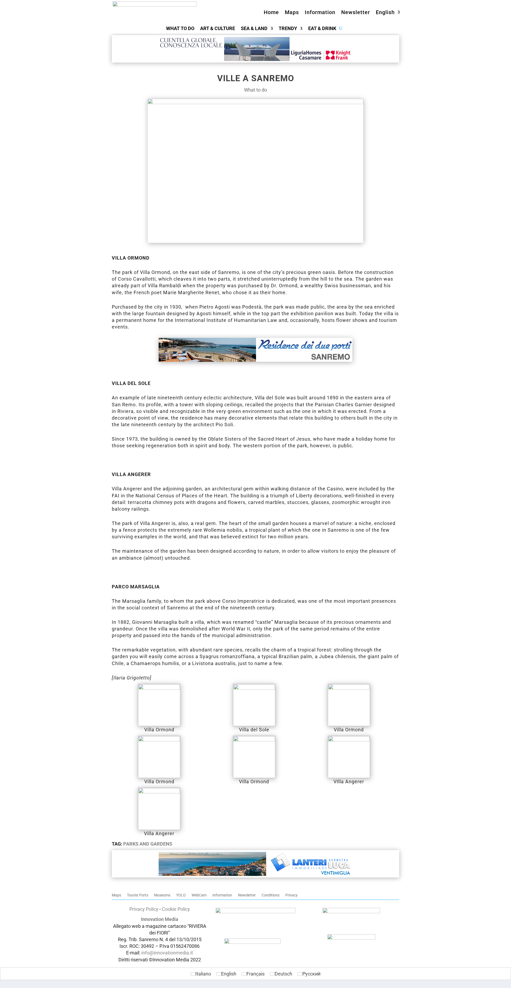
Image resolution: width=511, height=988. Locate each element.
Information (320, 12)
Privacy (291, 895)
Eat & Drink (322, 29)
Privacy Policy (143, 909)
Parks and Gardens (147, 844)
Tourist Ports (137, 895)
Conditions (270, 895)
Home (271, 12)
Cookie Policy (176, 909)
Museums (162, 895)
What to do (180, 29)
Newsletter (355, 12)
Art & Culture (217, 29)
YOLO (181, 895)
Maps (292, 12)
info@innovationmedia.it (167, 953)
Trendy (288, 29)
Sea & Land (254, 29)
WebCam (199, 895)
